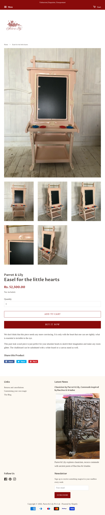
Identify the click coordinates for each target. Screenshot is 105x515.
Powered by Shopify (70, 504)
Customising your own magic (15, 391)
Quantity (8, 299)
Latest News (61, 381)
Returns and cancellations (14, 387)
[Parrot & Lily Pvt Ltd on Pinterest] (10, 480)
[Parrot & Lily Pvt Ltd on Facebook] (5, 480)
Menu (10, 7)
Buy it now (52, 324)
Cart (99, 7)
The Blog (7, 395)
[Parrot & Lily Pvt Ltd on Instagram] (14, 480)
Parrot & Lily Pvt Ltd (52, 504)
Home (6, 45)
